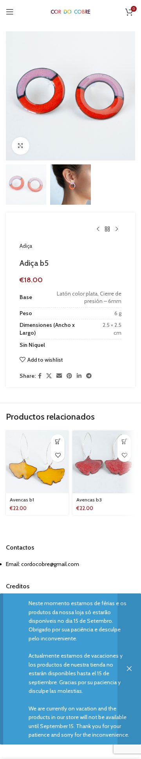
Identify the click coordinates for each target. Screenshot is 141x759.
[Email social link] (59, 376)
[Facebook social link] (40, 376)
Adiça (26, 245)
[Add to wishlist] (58, 455)
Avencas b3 (89, 500)
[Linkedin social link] (79, 376)
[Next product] (116, 229)
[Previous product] (98, 229)
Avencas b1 (22, 500)
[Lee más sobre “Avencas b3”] (124, 441)
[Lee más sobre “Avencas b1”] (58, 441)
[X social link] (49, 376)
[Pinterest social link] (69, 376)
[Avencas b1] (37, 462)
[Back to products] (107, 229)
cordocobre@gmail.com (50, 564)
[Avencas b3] (103, 462)
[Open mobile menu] (10, 12)
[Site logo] (70, 11)
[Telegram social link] (89, 376)
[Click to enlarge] (20, 146)
